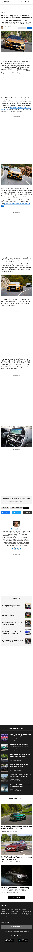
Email (28, 512)
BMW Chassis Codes (16, 909)
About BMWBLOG (5, 909)
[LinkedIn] (20, 549)
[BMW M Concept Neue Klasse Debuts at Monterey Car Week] (28, 612)
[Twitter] (15, 549)
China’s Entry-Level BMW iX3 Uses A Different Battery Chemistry (21, 775)
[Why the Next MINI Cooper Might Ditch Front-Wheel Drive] (4, 754)
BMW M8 (3, 12)
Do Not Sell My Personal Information (27, 914)
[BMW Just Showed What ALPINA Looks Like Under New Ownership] (28, 603)
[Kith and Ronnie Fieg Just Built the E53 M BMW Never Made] (28, 639)
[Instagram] (18, 549)
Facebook (6, 512)
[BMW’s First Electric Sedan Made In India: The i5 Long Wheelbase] (4, 734)
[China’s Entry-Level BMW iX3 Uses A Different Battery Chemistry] (4, 774)
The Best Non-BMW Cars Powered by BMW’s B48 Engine (20, 785)
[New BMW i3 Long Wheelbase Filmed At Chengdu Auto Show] (4, 744)
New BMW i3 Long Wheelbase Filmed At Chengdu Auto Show (19, 745)
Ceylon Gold (19, 507)
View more (16, 897)
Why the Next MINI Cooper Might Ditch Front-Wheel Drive (20, 755)
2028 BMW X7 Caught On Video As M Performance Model (20, 765)
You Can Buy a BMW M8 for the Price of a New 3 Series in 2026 (16, 828)
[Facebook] (12, 549)
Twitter (17, 512)
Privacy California (5, 916)
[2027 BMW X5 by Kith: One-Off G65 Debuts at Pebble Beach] (28, 621)
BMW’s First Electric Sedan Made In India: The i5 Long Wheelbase (20, 735)
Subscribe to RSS (5, 913)
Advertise (3, 911)
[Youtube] (18, 936)
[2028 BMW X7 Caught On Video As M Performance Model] (4, 764)
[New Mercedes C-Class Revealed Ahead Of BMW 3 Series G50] (28, 630)
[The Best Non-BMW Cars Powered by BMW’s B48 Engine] (4, 785)
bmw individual (5, 507)
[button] (30, 445)
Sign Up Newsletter (26, 911)
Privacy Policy (14, 913)
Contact (24, 909)
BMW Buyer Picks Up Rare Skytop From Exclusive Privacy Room (15, 889)
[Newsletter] (25, 2)
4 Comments (29, 27)
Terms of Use (14, 911)
